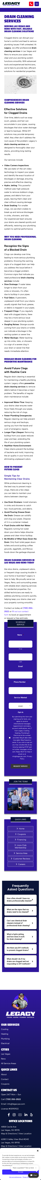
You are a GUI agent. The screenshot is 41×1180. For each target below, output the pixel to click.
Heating (4, 1034)
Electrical (5, 1043)
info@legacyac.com (16, 1104)
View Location (25, 1133)
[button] (38, 1151)
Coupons (21, 834)
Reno (3, 1059)
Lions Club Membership (21, 846)
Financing (21, 839)
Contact (4, 1079)
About (4, 1074)
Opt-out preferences (15, 1177)
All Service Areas (8, 1063)
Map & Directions (9, 1133)
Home (21, 828)
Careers (21, 864)
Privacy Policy (27, 1177)
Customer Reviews (21, 858)
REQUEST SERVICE (20, 766)
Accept (20, 1172)
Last (20, 662)
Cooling (4, 1029)
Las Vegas (5, 1054)
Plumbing (5, 1038)
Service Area (21, 853)
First (20, 649)
